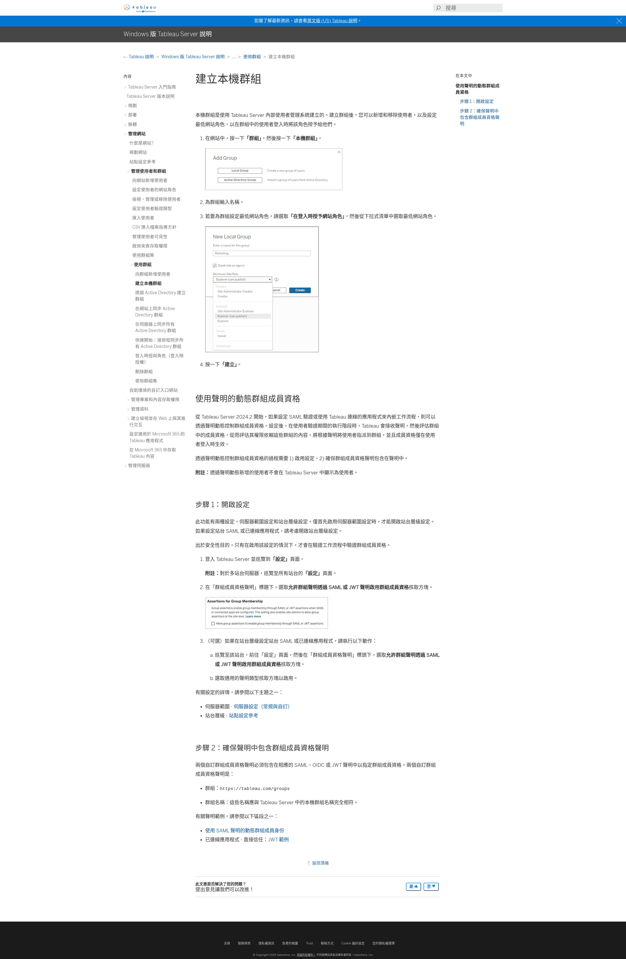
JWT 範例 (278, 840)
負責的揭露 (290, 943)
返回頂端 (320, 863)
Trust (309, 943)
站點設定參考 (243, 716)
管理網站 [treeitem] (136, 133)
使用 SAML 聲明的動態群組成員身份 (244, 831)
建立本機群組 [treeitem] (148, 283)
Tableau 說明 (141, 56)
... (234, 56)
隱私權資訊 (266, 943)
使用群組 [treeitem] (142, 264)
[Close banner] (620, 21)
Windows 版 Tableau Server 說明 (193, 56)
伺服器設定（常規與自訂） (263, 707)
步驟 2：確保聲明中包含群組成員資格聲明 (480, 117)
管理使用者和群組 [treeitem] (148, 171)
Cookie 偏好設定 (353, 943)
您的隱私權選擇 (383, 943)
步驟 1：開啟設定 (477, 101)
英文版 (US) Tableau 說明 (332, 20)
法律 (227, 943)
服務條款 (244, 943)
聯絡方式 (327, 943)
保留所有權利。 (306, 955)
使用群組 (252, 56)
